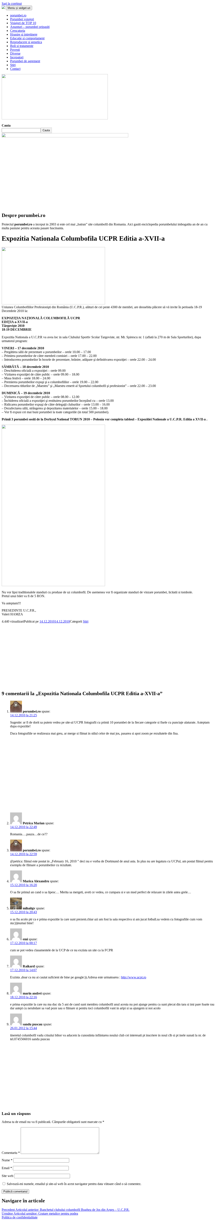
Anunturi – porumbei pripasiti (30, 27)
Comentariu (11, 1153)
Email (7, 1168)
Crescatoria (17, 30)
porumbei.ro (18, 15)
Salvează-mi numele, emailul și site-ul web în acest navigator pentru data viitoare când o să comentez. (74, 1184)
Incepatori (16, 57)
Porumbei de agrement (25, 61)
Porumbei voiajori (22, 19)
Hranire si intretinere (23, 34)
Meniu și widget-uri (19, 8)
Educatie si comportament (27, 38)
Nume (7, 1160)
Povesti (15, 49)
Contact (15, 68)
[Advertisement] (108, 653)
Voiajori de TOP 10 (23, 23)
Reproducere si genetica (26, 42)
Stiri (13, 65)
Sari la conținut (12, 3)
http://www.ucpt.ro (133, 977)
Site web (7, 1176)
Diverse (15, 53)
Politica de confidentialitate (20, 1217)
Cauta (6, 125)
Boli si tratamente (21, 46)
